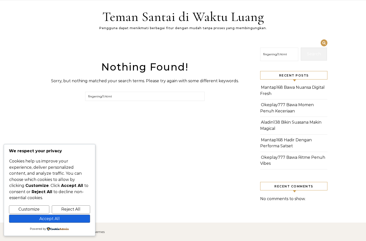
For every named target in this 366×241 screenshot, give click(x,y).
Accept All (49, 218)
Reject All (70, 209)
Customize (29, 209)
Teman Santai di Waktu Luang (183, 16)
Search (314, 54)
